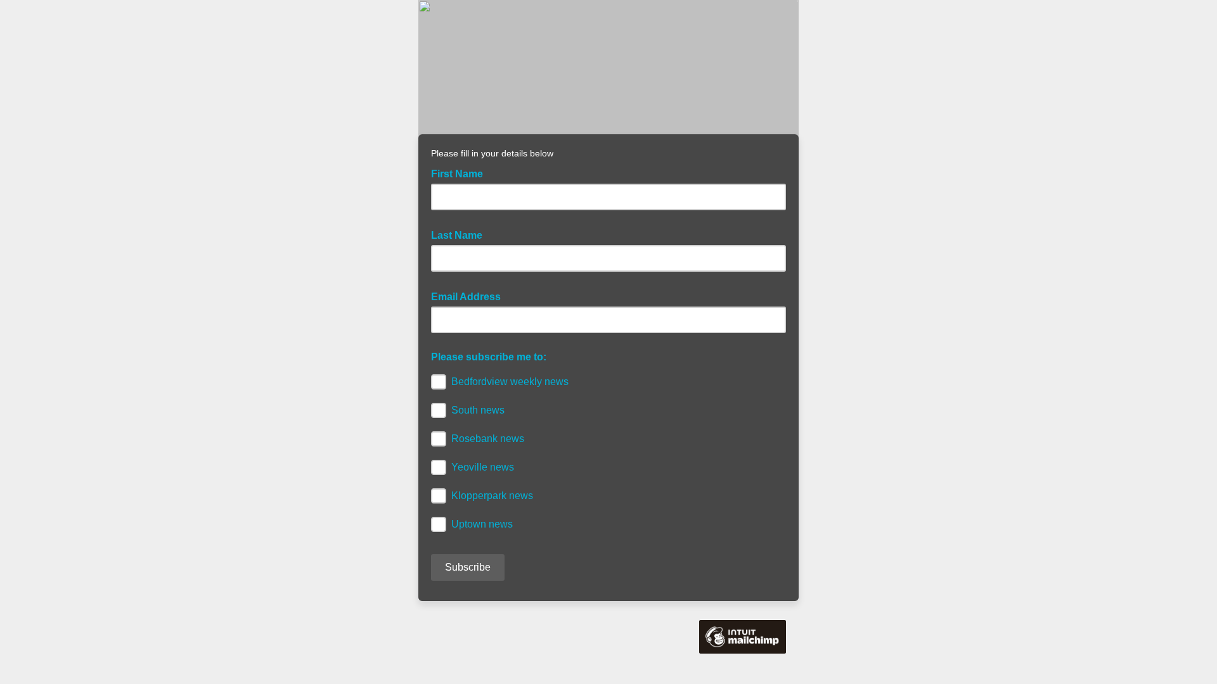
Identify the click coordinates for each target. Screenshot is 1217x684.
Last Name (460, 234)
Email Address (469, 296)
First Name (461, 173)
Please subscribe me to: (488, 357)
